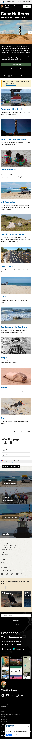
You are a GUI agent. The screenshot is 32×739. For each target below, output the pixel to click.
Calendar (17, 75)
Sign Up (9, 735)
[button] (30, 32)
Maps (12, 75)
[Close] (29, 726)
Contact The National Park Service (10, 714)
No (7, 454)
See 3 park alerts (11, 85)
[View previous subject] (3, 587)
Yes (7, 449)
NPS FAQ (3, 716)
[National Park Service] (2, 6)
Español (4, 567)
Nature (4, 388)
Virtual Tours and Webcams (13, 139)
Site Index (5, 565)
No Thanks (17, 735)
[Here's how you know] (16, 2)
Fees (22, 75)
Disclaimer (4, 721)
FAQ (3, 562)
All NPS (16, 625)
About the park (16, 69)
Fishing (4, 297)
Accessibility (7, 266)
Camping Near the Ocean (12, 234)
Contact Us (4, 557)
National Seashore (12, 6)
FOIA (2, 709)
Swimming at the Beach (11, 109)
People (4, 357)
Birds (3, 418)
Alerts (6, 75)
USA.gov (3, 727)
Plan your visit (16, 65)
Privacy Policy (5, 706)
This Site (16, 621)
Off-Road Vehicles (9, 202)
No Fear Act (4, 719)
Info (2, 75)
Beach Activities (8, 170)
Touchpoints (12, 462)
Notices (3, 711)
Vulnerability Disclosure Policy (9, 724)
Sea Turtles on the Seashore (14, 327)
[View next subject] (8, 587)
